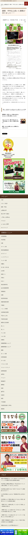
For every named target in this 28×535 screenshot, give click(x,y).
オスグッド (4, 253)
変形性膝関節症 (5, 250)
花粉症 (2, 395)
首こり (2, 329)
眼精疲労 (3, 381)
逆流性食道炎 (4, 298)
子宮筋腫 (3, 402)
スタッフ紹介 (4, 203)
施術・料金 (4, 206)
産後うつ (3, 274)
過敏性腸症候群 (5, 301)
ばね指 (2, 270)
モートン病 (4, 246)
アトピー (3, 377)
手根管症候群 (4, 319)
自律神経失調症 (5, 312)
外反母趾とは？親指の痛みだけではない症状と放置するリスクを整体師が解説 (13, 500)
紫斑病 (2, 408)
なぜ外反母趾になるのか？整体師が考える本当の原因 (13, 495)
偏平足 (2, 391)
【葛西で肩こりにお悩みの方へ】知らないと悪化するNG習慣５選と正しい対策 (13, 510)
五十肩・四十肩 (5, 267)
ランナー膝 (4, 260)
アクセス (3, 220)
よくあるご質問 (5, 224)
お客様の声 (6, 4)
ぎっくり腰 (4, 353)
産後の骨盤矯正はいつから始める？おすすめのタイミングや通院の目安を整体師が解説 (13, 479)
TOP (2, 4)
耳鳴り (2, 277)
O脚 (2, 243)
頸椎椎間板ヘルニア (6, 343)
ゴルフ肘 (3, 336)
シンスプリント (5, 257)
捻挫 (2, 388)
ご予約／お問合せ (5, 217)
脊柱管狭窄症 (4, 284)
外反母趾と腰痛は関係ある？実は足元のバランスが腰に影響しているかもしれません (13, 484)
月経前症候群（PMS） (6, 405)
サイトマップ (4, 227)
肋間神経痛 (4, 370)
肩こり (2, 326)
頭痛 (2, 295)
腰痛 (2, 350)
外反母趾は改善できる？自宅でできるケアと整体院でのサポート (13, 489)
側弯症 (2, 374)
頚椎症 (2, 339)
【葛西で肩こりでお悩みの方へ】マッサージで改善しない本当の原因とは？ (13, 515)
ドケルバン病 (4, 364)
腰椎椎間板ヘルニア (6, 346)
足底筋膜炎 (4, 236)
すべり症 (3, 360)
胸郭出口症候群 (5, 322)
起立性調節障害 (5, 288)
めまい (2, 281)
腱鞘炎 (2, 384)
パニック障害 (4, 308)
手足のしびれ (4, 315)
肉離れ (2, 263)
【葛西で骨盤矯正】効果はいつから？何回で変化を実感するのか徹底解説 (13, 521)
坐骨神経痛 (4, 357)
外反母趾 (3, 239)
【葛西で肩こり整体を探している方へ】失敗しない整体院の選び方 (13, 505)
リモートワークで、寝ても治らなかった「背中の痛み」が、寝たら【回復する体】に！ (10, 121)
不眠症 (2, 305)
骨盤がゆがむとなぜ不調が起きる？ (9, 525)
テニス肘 (3, 332)
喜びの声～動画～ (5, 213)
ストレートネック (5, 367)
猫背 (2, 398)
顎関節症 (3, 291)
